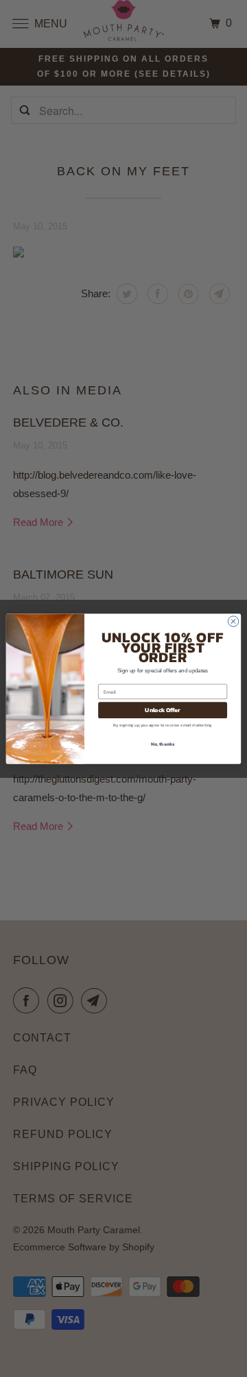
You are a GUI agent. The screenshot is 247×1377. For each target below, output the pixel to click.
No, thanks (163, 743)
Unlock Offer (162, 709)
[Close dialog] (233, 621)
